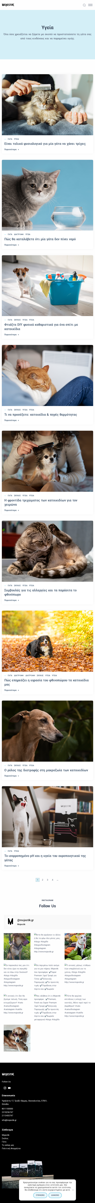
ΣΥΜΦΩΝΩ (40, 1195)
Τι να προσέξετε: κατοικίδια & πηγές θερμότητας (40, 414)
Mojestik (5, 1135)
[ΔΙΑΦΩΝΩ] (73, 1190)
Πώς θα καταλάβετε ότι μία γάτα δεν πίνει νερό (40, 239)
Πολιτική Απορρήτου (11, 1148)
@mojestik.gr (25, 920)
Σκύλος (17, 320)
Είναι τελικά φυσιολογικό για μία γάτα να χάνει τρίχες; (45, 144)
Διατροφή (19, 234)
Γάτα (10, 139)
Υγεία (16, 139)
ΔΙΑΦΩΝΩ (55, 1195)
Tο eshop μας (8, 1145)
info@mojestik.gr (9, 1120)
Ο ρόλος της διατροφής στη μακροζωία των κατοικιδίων (46, 770)
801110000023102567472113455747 (7, 1112)
